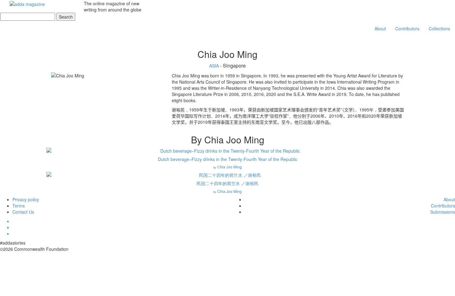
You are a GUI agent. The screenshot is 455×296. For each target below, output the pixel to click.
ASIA (214, 66)
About (380, 28)
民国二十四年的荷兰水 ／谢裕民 (227, 183)
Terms (18, 205)
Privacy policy (25, 199)
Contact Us (23, 212)
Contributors (407, 28)
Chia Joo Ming (229, 166)
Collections (439, 28)
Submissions (442, 212)
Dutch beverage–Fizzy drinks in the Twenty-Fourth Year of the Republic (227, 159)
